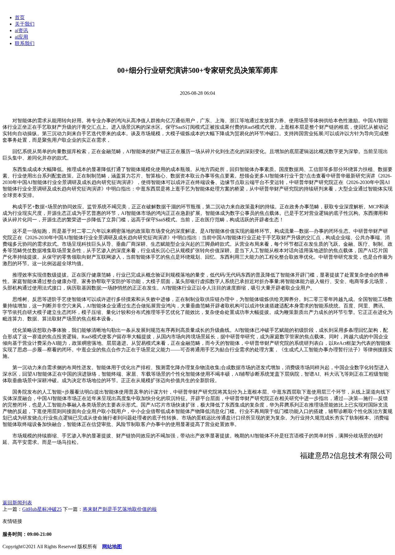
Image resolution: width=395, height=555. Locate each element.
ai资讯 (21, 30)
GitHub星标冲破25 (42, 509)
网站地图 (112, 546)
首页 (20, 17)
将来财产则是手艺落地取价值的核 (120, 509)
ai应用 (21, 37)
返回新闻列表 (17, 502)
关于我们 (25, 24)
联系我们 (25, 43)
